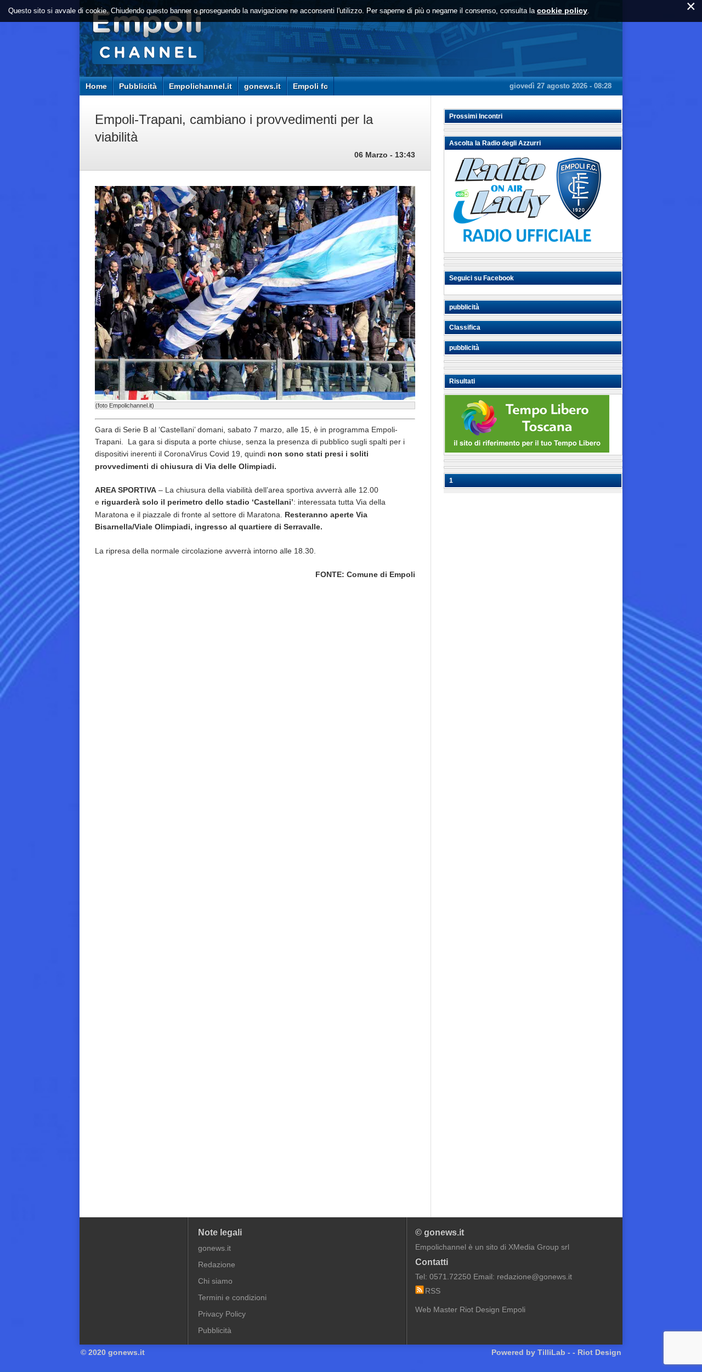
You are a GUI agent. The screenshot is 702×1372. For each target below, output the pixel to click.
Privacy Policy (222, 1313)
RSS (432, 1290)
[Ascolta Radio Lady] (527, 247)
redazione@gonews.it (534, 1276)
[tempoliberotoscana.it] (527, 449)
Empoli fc (310, 86)
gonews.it (262, 86)
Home (96, 86)
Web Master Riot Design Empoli (470, 1309)
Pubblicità (138, 86)
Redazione (216, 1264)
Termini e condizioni (232, 1297)
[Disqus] (255, 754)
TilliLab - (553, 1352)
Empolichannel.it (200, 86)
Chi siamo (215, 1281)
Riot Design (599, 1352)
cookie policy (562, 10)
